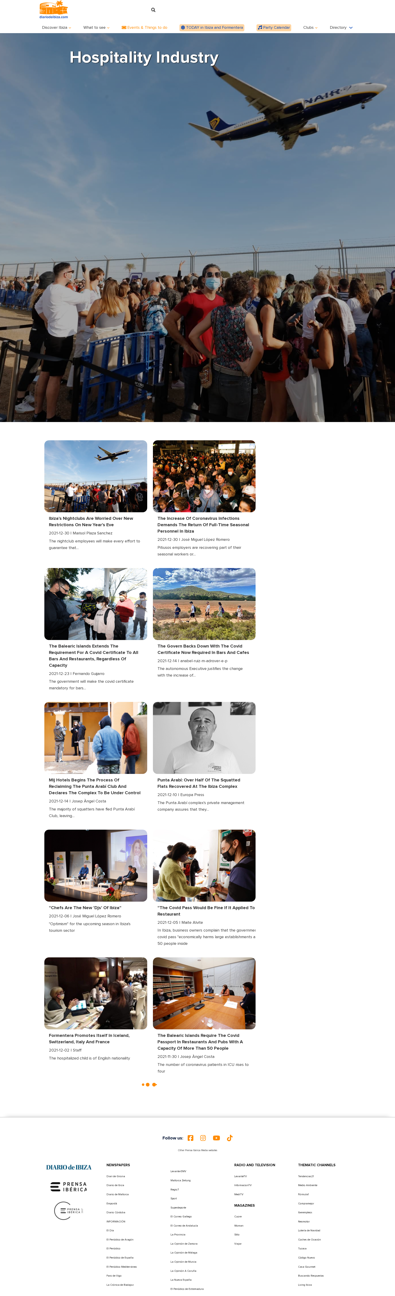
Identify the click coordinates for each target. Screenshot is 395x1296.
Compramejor (306, 1203)
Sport (174, 1198)
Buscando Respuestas (311, 1276)
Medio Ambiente (307, 1185)
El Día (110, 1230)
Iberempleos (305, 1212)
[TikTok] (230, 1138)
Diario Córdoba (116, 1212)
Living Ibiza (305, 1285)
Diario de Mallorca (118, 1194)
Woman (238, 1225)
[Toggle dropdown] (70, 28)
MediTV (238, 1194)
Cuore (238, 1216)
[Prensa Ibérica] (68, 1187)
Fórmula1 (303, 1194)
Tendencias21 (306, 1176)
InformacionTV (243, 1185)
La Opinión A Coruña (183, 1271)
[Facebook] (190, 1138)
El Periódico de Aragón (120, 1239)
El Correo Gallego (181, 1216)
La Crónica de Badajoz (120, 1285)
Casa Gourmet (306, 1267)
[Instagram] (203, 1138)
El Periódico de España (120, 1257)
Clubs (308, 28)
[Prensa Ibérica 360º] (69, 1211)
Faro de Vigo (114, 1276)
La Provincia (178, 1234)
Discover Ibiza (54, 28)
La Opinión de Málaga (184, 1252)
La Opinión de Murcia (183, 1262)
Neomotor (304, 1221)
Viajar (238, 1244)
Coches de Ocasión (309, 1239)
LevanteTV (240, 1176)
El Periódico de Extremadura (187, 1289)
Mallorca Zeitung (181, 1180)
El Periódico (113, 1248)
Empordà (112, 1203)
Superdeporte (178, 1207)
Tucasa (302, 1248)
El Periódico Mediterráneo (122, 1267)
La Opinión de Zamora (184, 1244)
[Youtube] (216, 1138)
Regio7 (175, 1189)
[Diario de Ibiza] (69, 1167)
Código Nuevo (306, 1257)
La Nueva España (181, 1280)
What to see (94, 28)
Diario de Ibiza (115, 1185)
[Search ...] (153, 10)
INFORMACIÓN (116, 1221)
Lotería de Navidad (309, 1230)
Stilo (237, 1234)
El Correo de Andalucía (184, 1225)
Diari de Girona (116, 1176)
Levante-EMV (178, 1171)
